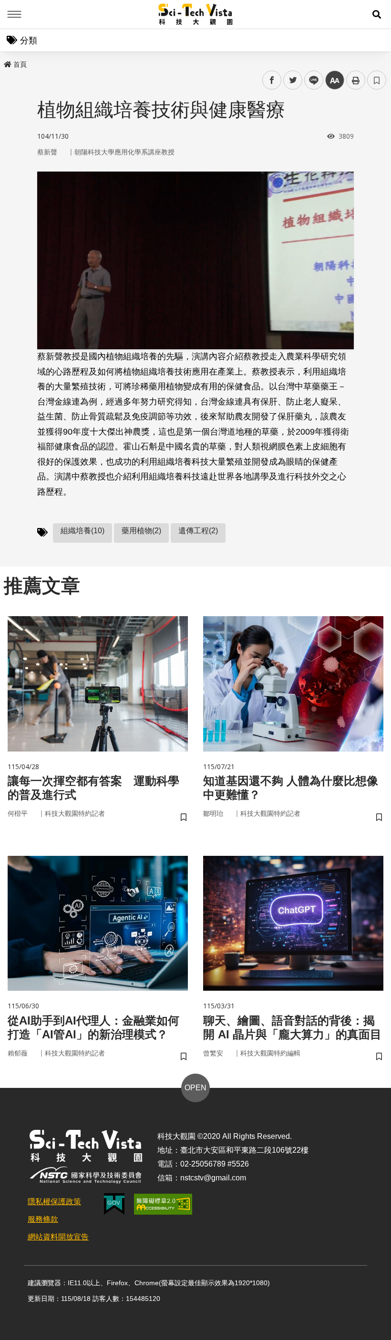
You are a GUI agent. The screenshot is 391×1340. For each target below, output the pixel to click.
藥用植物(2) (141, 531)
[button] (376, 14)
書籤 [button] (376, 80)
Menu (14, 14)
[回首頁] (196, 14)
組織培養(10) (82, 531)
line (311, 80)
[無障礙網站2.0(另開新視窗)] (163, 1204)
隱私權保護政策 (54, 1202)
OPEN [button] (195, 1088)
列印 (355, 80)
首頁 (20, 64)
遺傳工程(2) (198, 531)
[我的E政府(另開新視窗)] (114, 1204)
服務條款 (43, 1219)
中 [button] (335, 80)
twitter (293, 80)
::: (7, 62)
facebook (272, 80)
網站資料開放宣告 (58, 1237)
